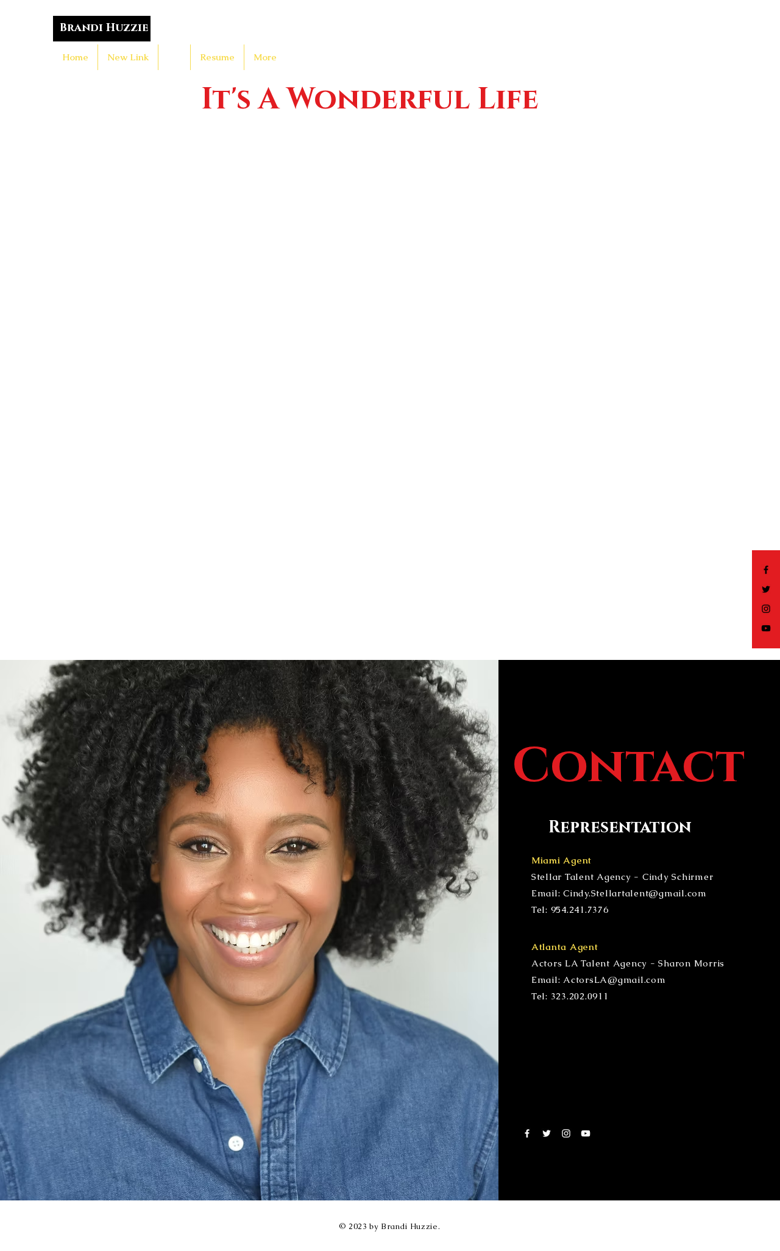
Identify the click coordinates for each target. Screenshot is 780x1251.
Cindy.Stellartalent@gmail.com (635, 893)
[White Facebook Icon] (527, 1133)
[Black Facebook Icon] (765, 569)
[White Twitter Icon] (546, 1133)
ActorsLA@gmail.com (614, 979)
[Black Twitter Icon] (765, 589)
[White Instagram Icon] (566, 1133)
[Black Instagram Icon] (765, 608)
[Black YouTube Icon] (765, 628)
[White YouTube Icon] (585, 1133)
